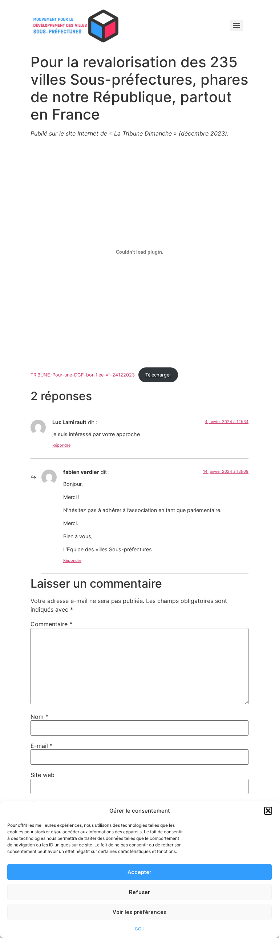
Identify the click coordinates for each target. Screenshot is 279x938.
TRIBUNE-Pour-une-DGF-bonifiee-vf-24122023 (83, 375)
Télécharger (158, 375)
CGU (140, 928)
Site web (42, 775)
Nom (39, 717)
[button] (268, 810)
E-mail (42, 746)
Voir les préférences (139, 912)
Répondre (61, 445)
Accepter (139, 872)
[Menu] (236, 25)
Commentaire (51, 624)
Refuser (139, 892)
